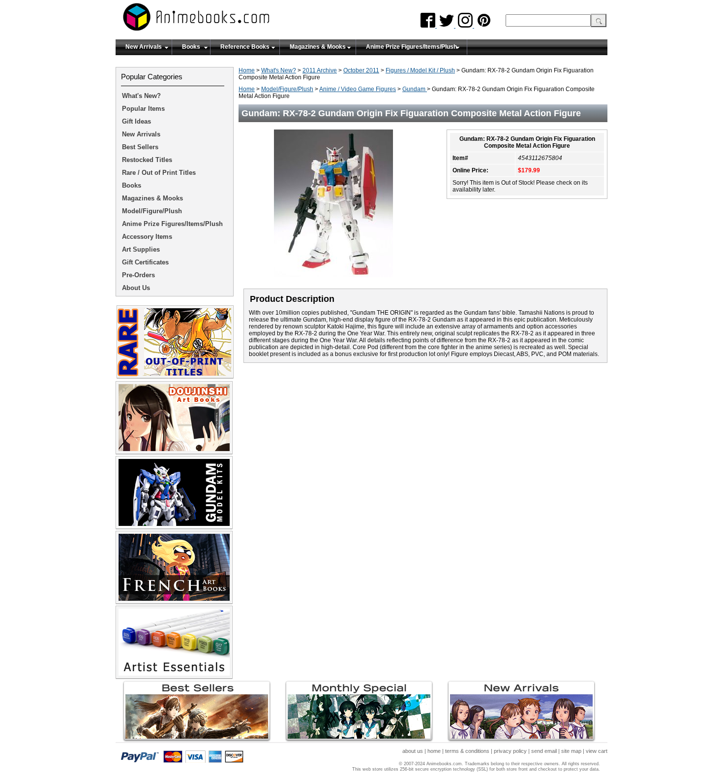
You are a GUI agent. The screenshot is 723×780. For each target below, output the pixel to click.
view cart (596, 751)
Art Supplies (141, 249)
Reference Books (245, 46)
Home (247, 70)
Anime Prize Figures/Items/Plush (411, 46)
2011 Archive (319, 70)
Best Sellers (140, 147)
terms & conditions (467, 751)
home (434, 751)
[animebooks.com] (236, 19)
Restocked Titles (147, 159)
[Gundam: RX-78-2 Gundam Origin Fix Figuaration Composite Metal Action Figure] (337, 280)
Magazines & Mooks (318, 46)
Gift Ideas (136, 121)
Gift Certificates (145, 262)
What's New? (278, 70)
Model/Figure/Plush (287, 89)
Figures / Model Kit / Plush (420, 70)
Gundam (414, 89)
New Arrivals (143, 46)
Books (191, 46)
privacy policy (510, 751)
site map (571, 751)
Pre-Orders (138, 275)
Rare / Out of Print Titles (159, 172)
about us (412, 751)
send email (544, 751)
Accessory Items (147, 236)
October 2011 (361, 70)
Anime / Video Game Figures (357, 89)
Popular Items (143, 108)
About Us (136, 288)
